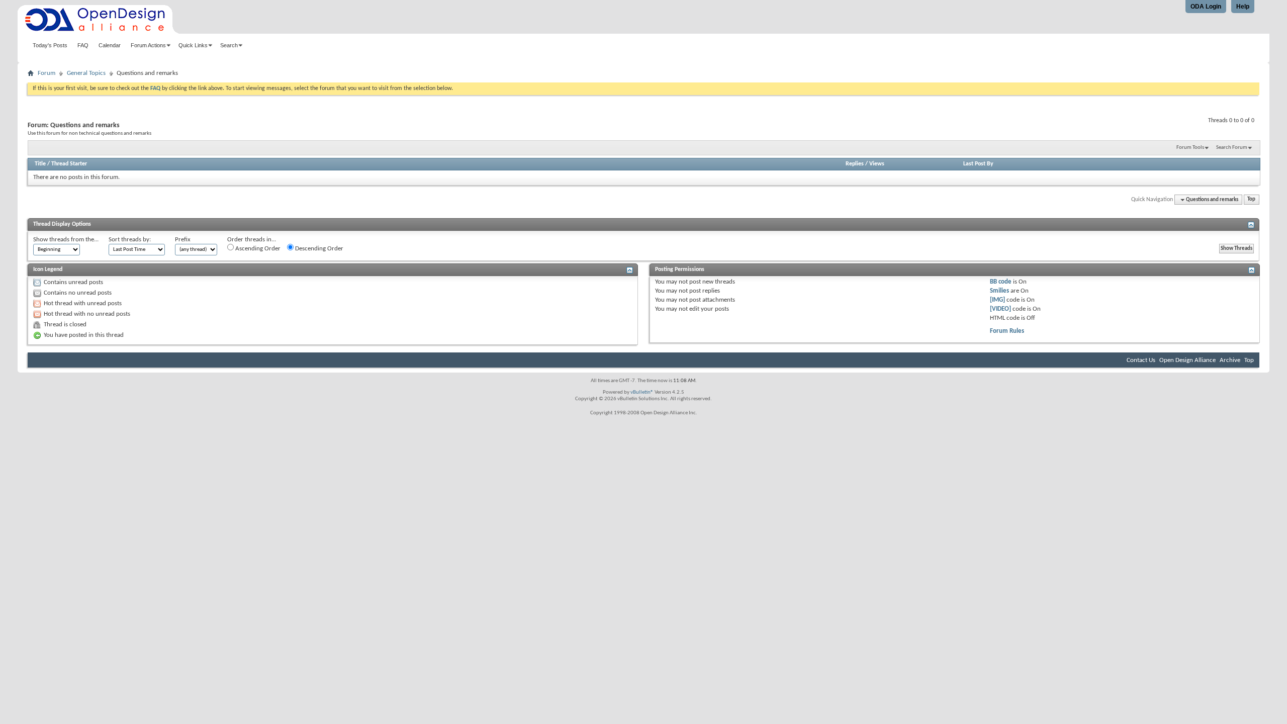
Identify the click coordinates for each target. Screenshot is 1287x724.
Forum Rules (1007, 331)
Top (1251, 200)
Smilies (999, 291)
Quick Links (193, 45)
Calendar (110, 45)
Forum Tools (1190, 147)
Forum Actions (148, 45)
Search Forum (1231, 147)
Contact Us (1141, 360)
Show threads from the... (66, 239)
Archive (1230, 360)
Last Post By (978, 164)
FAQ (82, 45)
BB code (1001, 282)
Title (40, 164)
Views (876, 164)
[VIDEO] (1000, 309)
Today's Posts (50, 45)
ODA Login (1205, 6)
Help (1242, 6)
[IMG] (997, 300)
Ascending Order (257, 248)
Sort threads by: (130, 239)
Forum (46, 73)
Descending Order (318, 248)
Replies (855, 164)
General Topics (86, 73)
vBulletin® (642, 392)
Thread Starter (69, 164)
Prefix (183, 239)
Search (229, 45)
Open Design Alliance (1187, 360)
